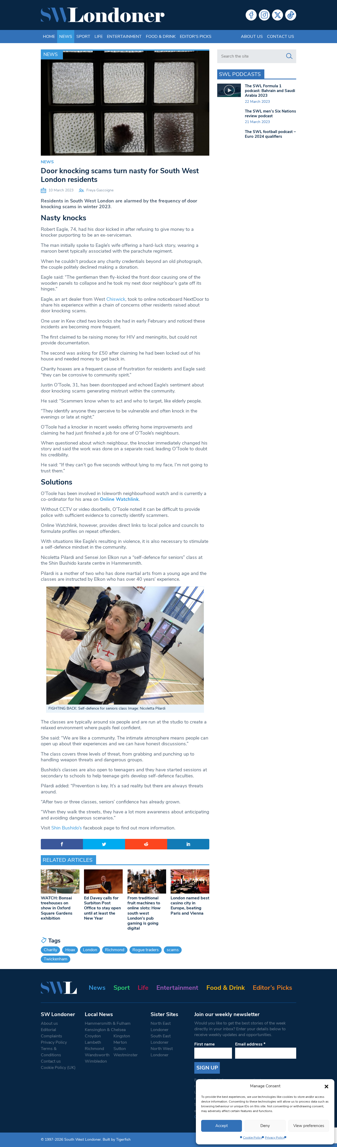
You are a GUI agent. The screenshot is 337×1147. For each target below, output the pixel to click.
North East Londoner (161, 1027)
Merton (120, 1042)
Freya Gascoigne (99, 190)
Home (49, 36)
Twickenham (55, 959)
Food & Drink (161, 36)
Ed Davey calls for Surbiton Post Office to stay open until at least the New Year (102, 908)
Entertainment (124, 36)
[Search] (289, 56)
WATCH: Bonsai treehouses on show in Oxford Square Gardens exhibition (56, 908)
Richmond (114, 950)
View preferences (308, 1125)
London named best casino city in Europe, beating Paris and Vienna (190, 905)
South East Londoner (161, 1039)
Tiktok (290, 15)
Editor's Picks (195, 36)
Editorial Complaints (51, 1033)
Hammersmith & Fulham (108, 1023)
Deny (265, 1125)
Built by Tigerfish (117, 1139)
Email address (250, 1044)
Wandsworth (97, 1055)
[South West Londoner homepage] (103, 15)
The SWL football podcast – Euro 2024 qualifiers (270, 134)
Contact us (280, 36)
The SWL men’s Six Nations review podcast (270, 114)
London (90, 950)
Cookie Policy (252, 1137)
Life (99, 36)
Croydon (93, 1036)
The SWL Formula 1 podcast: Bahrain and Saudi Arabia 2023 (270, 90)
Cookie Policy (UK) (58, 1067)
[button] (326, 1086)
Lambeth (93, 1042)
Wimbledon (96, 1061)
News (65, 36)
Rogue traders (145, 950)
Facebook (251, 15)
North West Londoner (162, 1052)
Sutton (119, 1049)
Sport (83, 36)
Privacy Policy (275, 1137)
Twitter (277, 15)
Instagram (264, 15)
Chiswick (115, 299)
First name (204, 1044)
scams (173, 950)
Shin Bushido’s (66, 828)
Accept (221, 1125)
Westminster (125, 1055)
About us (252, 36)
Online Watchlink (119, 499)
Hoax (70, 950)
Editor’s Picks (272, 988)
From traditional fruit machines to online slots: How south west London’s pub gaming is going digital (144, 913)
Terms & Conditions (51, 1052)
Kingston (121, 1036)
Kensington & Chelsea (105, 1030)
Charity (50, 950)
